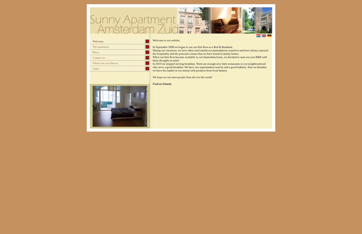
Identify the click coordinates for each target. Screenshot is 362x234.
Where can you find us (105, 63)
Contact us (99, 57)
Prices (96, 52)
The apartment (101, 46)
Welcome (98, 41)
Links (96, 68)
